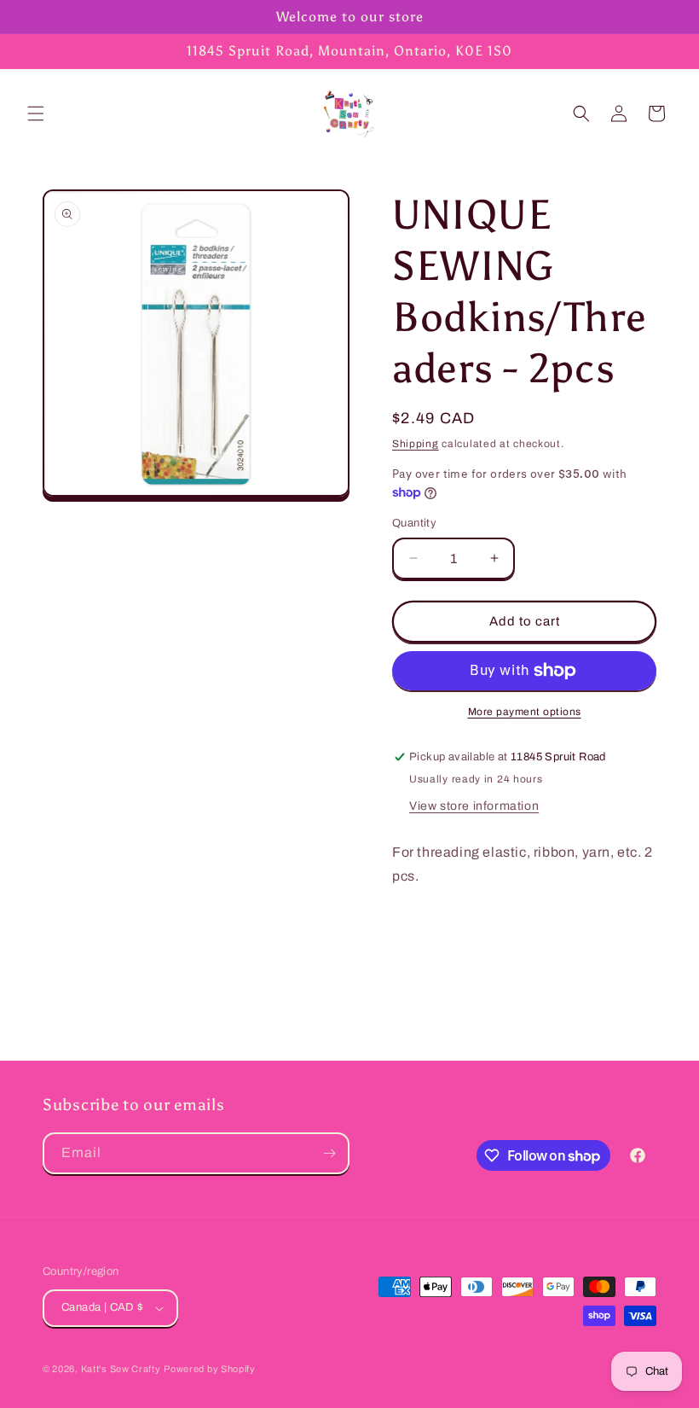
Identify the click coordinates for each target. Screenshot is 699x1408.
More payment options (524, 712)
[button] (36, 113)
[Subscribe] (329, 1153)
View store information (474, 806)
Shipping (415, 444)
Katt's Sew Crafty (121, 1369)
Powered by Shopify (210, 1369)
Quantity (414, 523)
